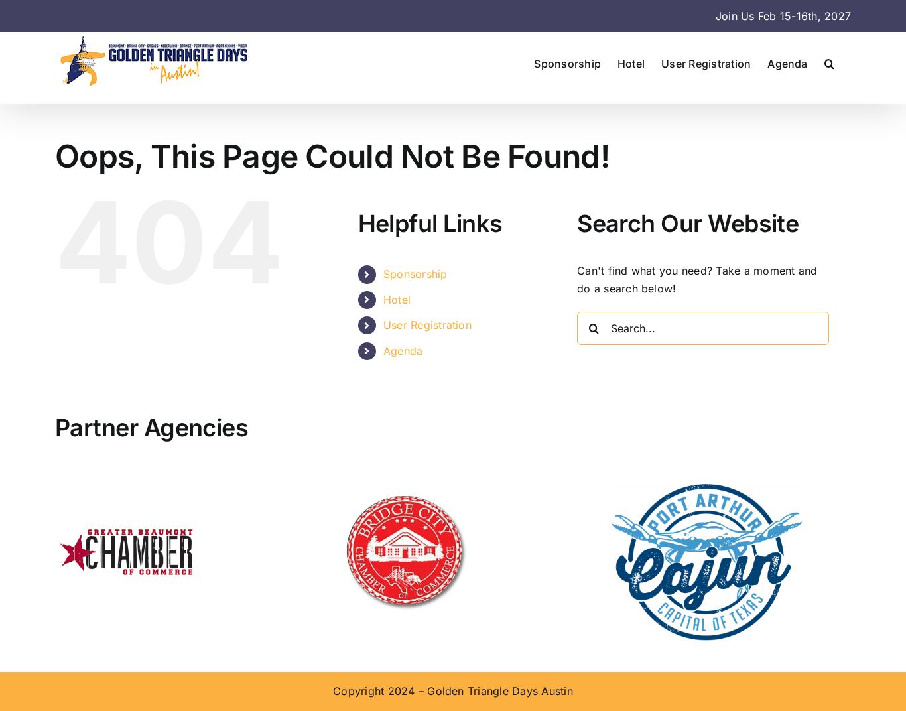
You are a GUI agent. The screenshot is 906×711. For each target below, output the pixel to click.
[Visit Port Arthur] (706, 485)
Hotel (397, 299)
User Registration (427, 325)
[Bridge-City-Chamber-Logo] (404, 485)
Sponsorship (415, 274)
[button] (829, 63)
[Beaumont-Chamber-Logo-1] (128, 485)
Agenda (402, 350)
